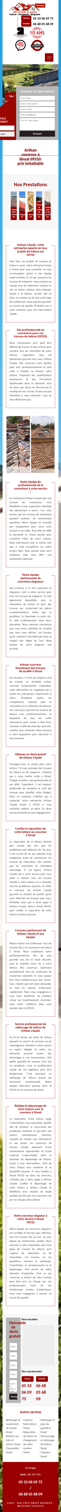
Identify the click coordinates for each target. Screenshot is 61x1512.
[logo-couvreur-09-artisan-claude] (27, 9)
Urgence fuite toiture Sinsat (29, 1424)
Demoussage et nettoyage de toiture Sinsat (47, 1442)
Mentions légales (30, 1506)
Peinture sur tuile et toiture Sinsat (13, 1440)
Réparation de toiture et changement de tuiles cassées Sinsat (30, 1442)
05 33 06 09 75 (43, 18)
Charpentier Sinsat (12, 1450)
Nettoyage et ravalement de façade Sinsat (13, 1426)
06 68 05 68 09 (43, 24)
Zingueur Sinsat (45, 1454)
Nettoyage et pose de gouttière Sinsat (47, 1426)
